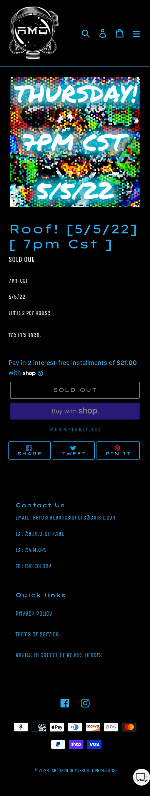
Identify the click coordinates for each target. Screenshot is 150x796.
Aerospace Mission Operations (83, 770)
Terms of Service (37, 634)
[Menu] (136, 33)
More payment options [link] (75, 429)
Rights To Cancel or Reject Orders (58, 655)
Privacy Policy (33, 613)
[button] (141, 778)
